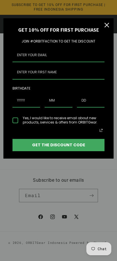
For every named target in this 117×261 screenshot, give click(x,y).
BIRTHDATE (21, 88)
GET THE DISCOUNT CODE (58, 145)
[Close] (107, 25)
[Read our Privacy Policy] (101, 130)
